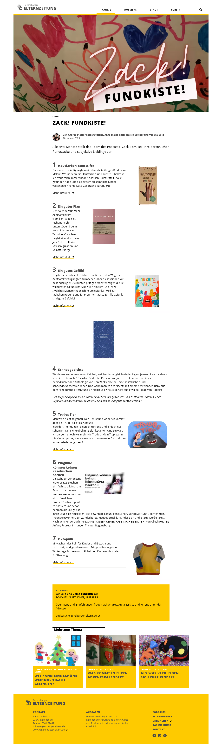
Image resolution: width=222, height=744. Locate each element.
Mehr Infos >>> (61, 193)
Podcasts (159, 712)
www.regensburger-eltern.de (49, 729)
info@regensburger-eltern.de (49, 726)
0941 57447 (48, 723)
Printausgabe (162, 716)
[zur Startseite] (36, 7)
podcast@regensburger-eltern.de (76, 615)
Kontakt (158, 729)
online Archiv (121, 723)
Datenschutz (161, 725)
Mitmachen (160, 720)
